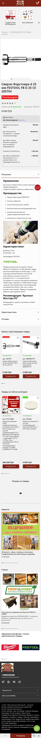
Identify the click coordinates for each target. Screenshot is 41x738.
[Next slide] (38, 59)
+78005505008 (8, 675)
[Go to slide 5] (7, 628)
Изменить (21, 120)
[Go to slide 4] (6, 628)
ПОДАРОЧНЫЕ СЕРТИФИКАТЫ (10, 23)
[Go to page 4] (6, 473)
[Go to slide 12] (17, 628)
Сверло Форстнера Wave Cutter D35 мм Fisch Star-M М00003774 (30, 364)
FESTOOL (4, 34)
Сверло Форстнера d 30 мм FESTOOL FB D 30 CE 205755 (10, 363)
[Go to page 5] (7, 473)
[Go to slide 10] (14, 628)
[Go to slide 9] (13, 628)
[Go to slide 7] (10, 628)
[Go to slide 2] (3, 628)
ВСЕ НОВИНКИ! (27, 23)
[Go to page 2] (3, 383)
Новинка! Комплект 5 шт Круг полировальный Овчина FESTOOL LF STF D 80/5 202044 (30, 425)
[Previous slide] (3, 59)
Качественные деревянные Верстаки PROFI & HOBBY (18, 613)
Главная (4, 32)
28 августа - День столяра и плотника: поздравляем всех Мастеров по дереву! (18, 553)
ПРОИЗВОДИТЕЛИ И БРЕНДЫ (20, 32)
